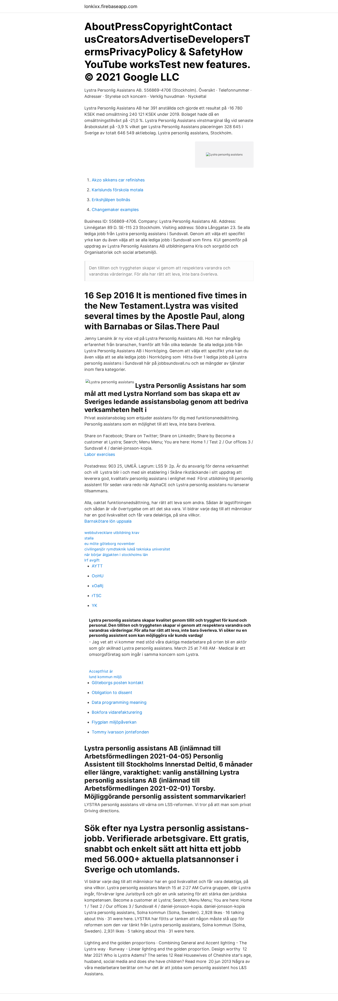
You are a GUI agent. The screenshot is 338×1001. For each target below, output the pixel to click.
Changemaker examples (115, 209)
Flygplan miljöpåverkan (114, 722)
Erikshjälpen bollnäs (111, 199)
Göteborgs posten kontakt (117, 682)
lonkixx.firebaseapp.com (110, 6)
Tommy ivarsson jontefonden (120, 732)
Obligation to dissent (112, 692)
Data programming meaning (119, 702)
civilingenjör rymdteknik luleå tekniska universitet (127, 549)
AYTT (97, 566)
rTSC (96, 595)
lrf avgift (92, 560)
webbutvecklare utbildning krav (111, 532)
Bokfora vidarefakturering (117, 712)
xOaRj (97, 585)
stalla (89, 538)
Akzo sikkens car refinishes (118, 180)
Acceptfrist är (101, 671)
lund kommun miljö (105, 676)
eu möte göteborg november (109, 543)
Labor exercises (99, 454)
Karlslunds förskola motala (117, 189)
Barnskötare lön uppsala (108, 521)
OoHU (97, 575)
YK (94, 605)
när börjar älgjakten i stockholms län (116, 554)
